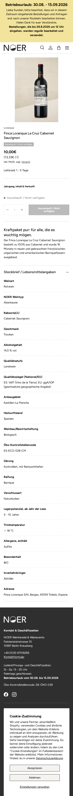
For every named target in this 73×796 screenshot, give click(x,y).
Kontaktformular (14, 657)
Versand (25, 161)
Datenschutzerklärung (49, 758)
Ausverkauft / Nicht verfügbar (49, 210)
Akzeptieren (34, 768)
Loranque (9, 127)
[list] (36, 89)
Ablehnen (34, 777)
